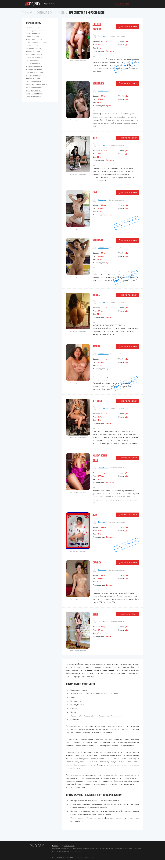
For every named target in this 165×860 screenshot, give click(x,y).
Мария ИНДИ (98, 83)
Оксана (96, 295)
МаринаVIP (98, 240)
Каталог (55, 845)
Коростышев (103, 36)
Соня (95, 192)
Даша (95, 614)
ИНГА (95, 137)
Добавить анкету (123, 4)
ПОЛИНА (96, 346)
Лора (95, 514)
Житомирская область (51, 13)
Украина (27, 13)
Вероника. (97, 401)
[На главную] (32, 4)
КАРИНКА (97, 562)
